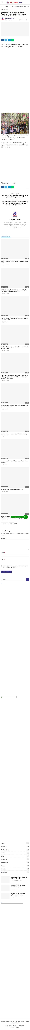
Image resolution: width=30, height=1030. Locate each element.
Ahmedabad (15, 859)
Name (3, 552)
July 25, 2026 (4, 409)
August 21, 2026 (5, 264)
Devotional (5, 9)
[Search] (28, 2)
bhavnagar (15, 846)
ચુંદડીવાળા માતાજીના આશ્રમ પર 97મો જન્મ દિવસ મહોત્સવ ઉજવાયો (14, 262)
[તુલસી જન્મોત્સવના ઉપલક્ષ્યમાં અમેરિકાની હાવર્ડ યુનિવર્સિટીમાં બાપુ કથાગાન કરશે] (15, 306)
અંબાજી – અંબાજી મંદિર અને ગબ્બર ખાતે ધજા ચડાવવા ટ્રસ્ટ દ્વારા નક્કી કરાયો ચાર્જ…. (14, 406)
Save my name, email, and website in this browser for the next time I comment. (15, 566)
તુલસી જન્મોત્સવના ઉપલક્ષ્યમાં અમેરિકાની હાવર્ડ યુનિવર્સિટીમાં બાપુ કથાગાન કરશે (15, 319)
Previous (5, 523)
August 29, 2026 (15, 880)
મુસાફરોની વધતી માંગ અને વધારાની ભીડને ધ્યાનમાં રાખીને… (19, 877)
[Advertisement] (15, 64)
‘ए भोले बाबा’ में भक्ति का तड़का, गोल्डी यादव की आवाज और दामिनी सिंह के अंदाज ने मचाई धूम (14, 347)
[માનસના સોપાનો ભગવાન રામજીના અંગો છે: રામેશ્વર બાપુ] (15, 422)
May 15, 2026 (4, 436)
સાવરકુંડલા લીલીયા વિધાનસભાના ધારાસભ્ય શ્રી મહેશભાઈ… (18, 886)
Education (15, 869)
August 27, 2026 (15, 888)
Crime (15, 856)
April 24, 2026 (5, 491)
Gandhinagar (15, 872)
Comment (4, 538)
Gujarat (15, 853)
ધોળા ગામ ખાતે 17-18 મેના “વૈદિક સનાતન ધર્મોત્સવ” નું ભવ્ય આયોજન (14, 461)
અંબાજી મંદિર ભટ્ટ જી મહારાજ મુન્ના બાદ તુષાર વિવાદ (12, 489)
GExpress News (9, 18)
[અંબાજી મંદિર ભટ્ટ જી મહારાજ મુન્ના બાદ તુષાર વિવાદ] (15, 477)
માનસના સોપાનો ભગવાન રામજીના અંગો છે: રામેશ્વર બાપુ (14, 434)
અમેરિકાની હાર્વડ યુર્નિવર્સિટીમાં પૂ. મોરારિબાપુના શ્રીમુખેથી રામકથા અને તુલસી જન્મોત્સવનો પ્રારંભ (14, 290)
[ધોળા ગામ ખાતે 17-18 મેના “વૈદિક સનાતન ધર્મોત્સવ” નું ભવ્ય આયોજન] (15, 449)
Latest (15, 843)
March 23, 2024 (9, 20)
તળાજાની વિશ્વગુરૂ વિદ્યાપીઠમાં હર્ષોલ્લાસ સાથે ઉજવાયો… (18, 894)
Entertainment (15, 862)
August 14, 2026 (5, 321)
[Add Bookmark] (27, 40)
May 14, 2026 (4, 464)
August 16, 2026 (5, 293)
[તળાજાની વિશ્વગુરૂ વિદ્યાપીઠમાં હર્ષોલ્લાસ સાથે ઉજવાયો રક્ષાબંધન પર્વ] (5, 896)
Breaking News (15, 850)
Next (10, 523)
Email (3, 559)
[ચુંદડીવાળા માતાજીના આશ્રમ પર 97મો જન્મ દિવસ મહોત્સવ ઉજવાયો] (15, 249)
